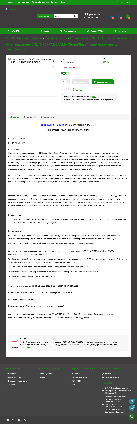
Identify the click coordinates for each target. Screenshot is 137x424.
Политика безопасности (40, 2)
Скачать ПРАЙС (97, 31)
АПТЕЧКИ (76, 374)
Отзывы (29, 117)
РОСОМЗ (105, 62)
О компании (10, 2)
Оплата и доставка (22, 2)
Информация (13, 368)
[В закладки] (53, 61)
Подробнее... (26, 347)
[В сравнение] (53, 66)
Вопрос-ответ (47, 117)
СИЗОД (75, 385)
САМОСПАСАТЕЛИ (79, 377)
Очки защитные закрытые (56, 38)
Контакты (54, 2)
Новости (63, 2)
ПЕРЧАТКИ (76, 381)
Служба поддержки (48, 368)
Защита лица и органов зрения (29, 38)
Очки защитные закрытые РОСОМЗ (84, 38)
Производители (70, 31)
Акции (46, 31)
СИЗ (12, 38)
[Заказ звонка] (131, 416)
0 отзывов (77, 89)
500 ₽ (94, 97)
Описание (15, 117)
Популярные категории (82, 368)
